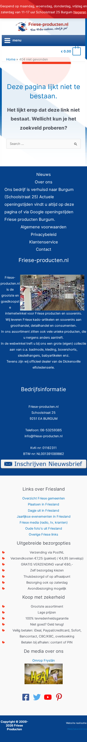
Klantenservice (43, 241)
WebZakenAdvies (77, 729)
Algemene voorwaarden (43, 226)
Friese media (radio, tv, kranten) (44, 522)
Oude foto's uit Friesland (43, 528)
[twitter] (38, 697)
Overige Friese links (43, 534)
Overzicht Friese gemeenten (43, 498)
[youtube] (49, 697)
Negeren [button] (79, 12)
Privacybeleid (43, 234)
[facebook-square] (27, 697)
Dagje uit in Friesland (43, 511)
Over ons (43, 181)
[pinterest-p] (60, 697)
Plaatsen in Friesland (43, 504)
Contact (43, 249)
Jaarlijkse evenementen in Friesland (43, 517)
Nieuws (43, 174)
